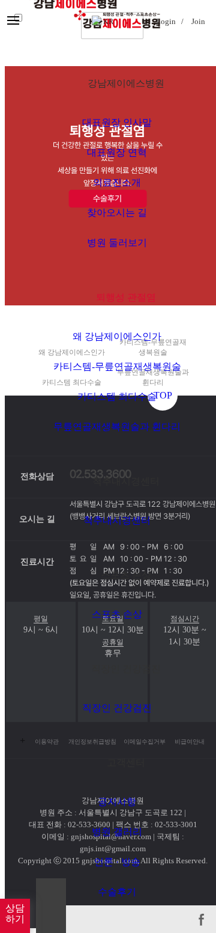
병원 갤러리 (117, 832)
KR (107, 21)
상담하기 (15, 913)
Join (198, 21)
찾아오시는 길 (117, 212)
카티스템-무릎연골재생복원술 (117, 366)
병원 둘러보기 (117, 242)
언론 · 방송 (117, 862)
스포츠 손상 (117, 614)
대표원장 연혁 (117, 152)
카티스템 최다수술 (117, 396)
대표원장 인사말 (117, 122)
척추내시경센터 (117, 520)
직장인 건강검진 (117, 708)
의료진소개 (117, 182)
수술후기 (117, 892)
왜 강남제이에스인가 (117, 336)
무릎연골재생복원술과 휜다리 (117, 426)
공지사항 (117, 802)
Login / (168, 21)
